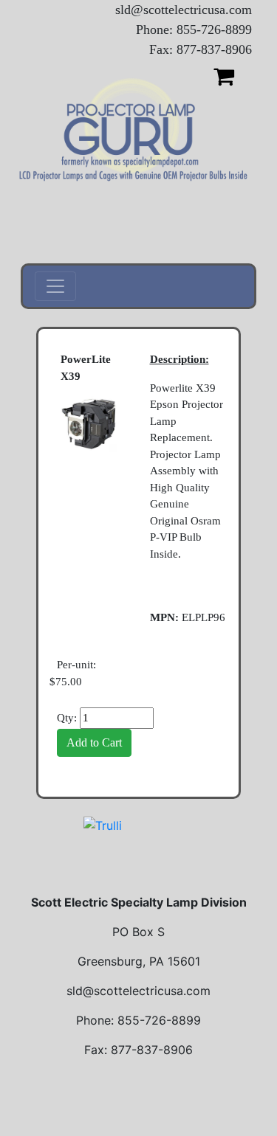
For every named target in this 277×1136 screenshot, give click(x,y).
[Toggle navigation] (55, 286)
